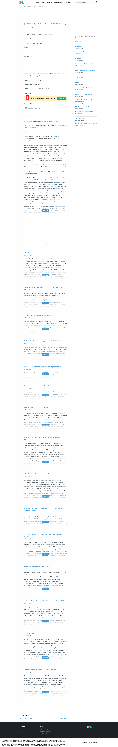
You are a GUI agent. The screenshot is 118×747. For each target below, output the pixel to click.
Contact (21, 731)
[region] (59, 742)
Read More (45, 275)
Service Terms (43, 737)
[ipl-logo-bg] (22, 2)
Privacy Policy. (56, 745)
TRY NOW (61, 98)
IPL (20, 6)
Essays (37, 2)
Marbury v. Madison (32, 80)
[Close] (115, 742)
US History (68, 2)
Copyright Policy (44, 729)
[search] (93, 2)
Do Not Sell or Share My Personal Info (90, 742)
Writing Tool (49, 2)
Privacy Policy (43, 735)
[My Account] (97, 2)
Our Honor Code (44, 733)
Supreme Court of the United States (26, 718)
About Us (21, 729)
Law (60, 720)
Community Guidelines (45, 731)
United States (47, 145)
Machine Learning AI (59, 2)
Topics (42, 2)
